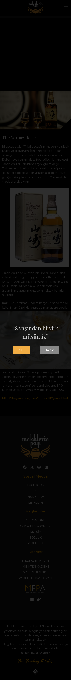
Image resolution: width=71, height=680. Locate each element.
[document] (35, 340)
